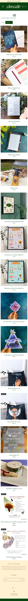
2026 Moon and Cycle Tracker (14, 54)
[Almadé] (14, 6)
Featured (8, 22)
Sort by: (2, 22)
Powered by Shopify (14, 595)
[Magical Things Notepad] (14, 139)
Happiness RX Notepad (14, 121)
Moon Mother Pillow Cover (14, 422)
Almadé (15, 593)
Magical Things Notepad (14, 155)
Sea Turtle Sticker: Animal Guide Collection (14, 321)
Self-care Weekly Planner (14, 88)
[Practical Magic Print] (14, 439)
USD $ (13, 588)
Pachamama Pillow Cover (14, 388)
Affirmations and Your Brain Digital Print (14, 288)
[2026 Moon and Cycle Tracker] (14, 39)
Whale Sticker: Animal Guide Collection (14, 355)
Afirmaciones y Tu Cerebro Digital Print (14, 255)
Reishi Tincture (14, 188)
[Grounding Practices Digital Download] (14, 206)
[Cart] (25, 6)
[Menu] (2, 6)
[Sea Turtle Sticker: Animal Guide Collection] (14, 306)
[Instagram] (14, 591)
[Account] (23, 6)
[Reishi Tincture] (14, 172)
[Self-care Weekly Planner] (14, 72)
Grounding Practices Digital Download (14, 221)
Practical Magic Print (14, 455)
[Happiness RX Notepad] (14, 105)
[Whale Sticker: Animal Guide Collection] (14, 339)
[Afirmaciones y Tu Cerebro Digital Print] (14, 239)
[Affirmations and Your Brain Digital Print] (14, 272)
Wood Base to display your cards (14, 488)
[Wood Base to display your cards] (14, 473)
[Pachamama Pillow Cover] (14, 372)
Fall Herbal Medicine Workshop (14, 557)
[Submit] (22, 579)
